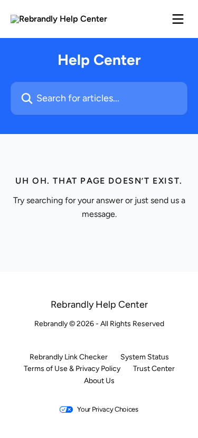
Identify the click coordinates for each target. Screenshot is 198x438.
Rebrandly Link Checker (69, 357)
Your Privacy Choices (107, 409)
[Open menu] (177, 19)
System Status (144, 357)
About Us (99, 380)
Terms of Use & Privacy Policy (72, 368)
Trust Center (154, 368)
